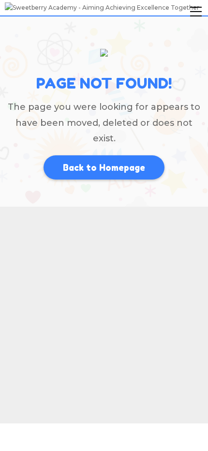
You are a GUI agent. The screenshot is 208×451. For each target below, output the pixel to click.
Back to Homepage (104, 167)
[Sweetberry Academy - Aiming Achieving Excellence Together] (102, 7)
